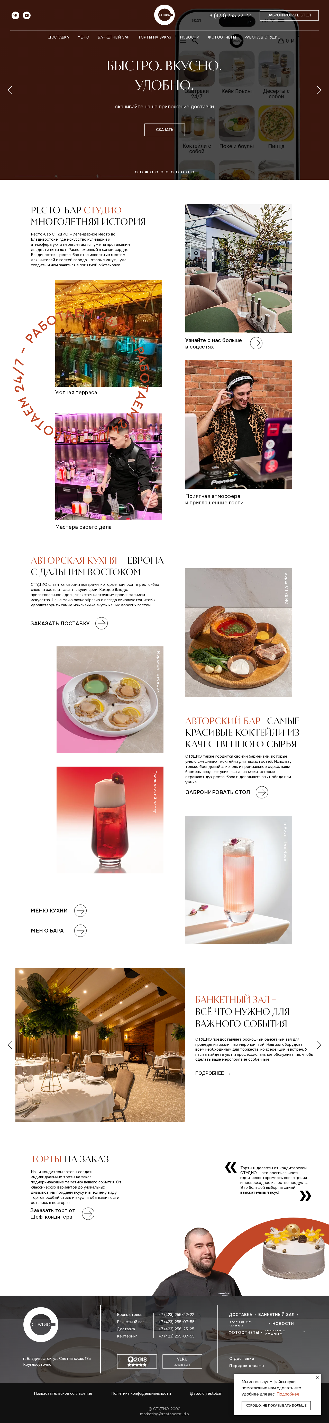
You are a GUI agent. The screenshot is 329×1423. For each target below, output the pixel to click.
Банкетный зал (114, 37)
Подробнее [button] (288, 1394)
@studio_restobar (206, 1393)
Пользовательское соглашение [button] (63, 1393)
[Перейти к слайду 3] (146, 172)
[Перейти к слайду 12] (192, 172)
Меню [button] (83, 37)
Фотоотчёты (222, 37)
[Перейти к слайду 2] (141, 172)
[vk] (15, 15)
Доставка (58, 37)
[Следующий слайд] (319, 90)
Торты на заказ (154, 37)
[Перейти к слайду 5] (157, 172)
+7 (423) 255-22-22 (176, 1314)
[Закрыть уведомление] (317, 1377)
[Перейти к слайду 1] (136, 172)
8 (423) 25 (221, 15)
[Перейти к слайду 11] (187, 172)
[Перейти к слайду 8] (172, 172)
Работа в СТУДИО (263, 37)
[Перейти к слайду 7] (167, 172)
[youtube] (27, 15)
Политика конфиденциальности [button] (141, 1393)
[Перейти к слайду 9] (177, 172)
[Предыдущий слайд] (10, 90)
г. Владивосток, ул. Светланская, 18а (57, 1358)
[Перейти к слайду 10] (182, 172)
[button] (263, 1359)
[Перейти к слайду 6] (162, 172)
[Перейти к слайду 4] (151, 172)
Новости (189, 37)
